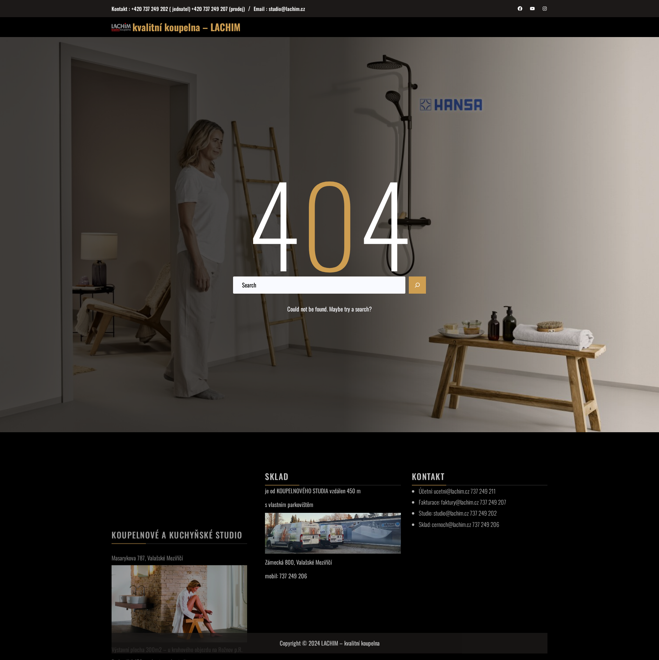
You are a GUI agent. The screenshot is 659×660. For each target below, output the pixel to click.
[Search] (417, 285)
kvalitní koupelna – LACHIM (186, 27)
